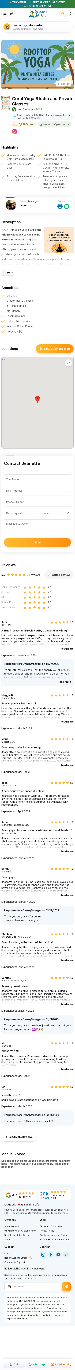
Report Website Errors (15, 1257)
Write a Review (61, 574)
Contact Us (10, 1253)
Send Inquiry (63, 1364)
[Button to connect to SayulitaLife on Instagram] (43, 1254)
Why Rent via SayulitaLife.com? (20, 1230)
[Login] (62, 13)
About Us (9, 1239)
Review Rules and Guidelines (54, 1239)
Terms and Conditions (51, 1226)
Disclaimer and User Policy (53, 1235)
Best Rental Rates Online (17, 1235)
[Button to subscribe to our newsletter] (66, 1286)
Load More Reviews (21, 1136)
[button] (6, 64)
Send (37, 542)
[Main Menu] (4, 13)
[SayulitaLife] (37, 13)
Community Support (14, 1262)
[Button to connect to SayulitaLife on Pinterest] (66, 1254)
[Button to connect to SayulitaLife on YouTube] (58, 1254)
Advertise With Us (13, 1226)
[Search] (70, 13)
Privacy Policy (47, 1230)
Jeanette (25, 205)
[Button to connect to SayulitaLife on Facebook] (50, 1254)
